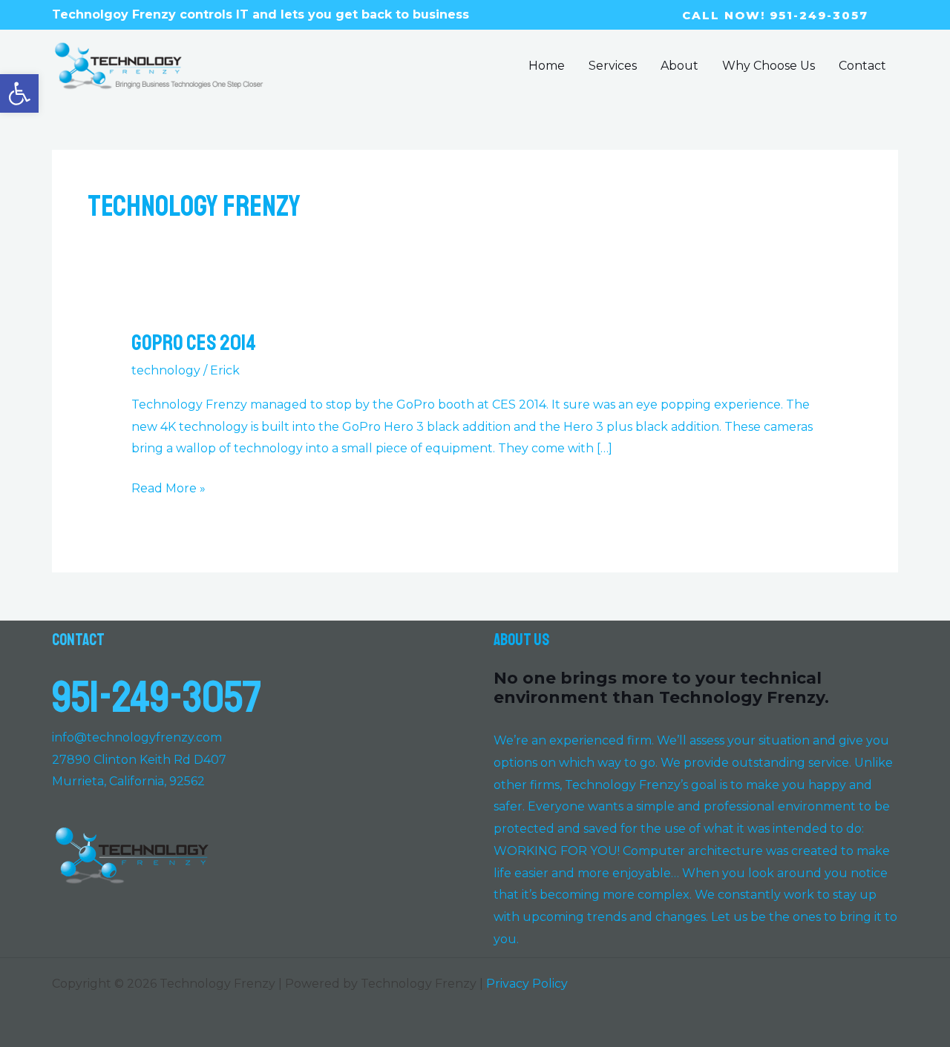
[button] (19, 93)
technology (165, 370)
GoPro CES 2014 (193, 342)
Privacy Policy (527, 984)
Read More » (168, 486)
